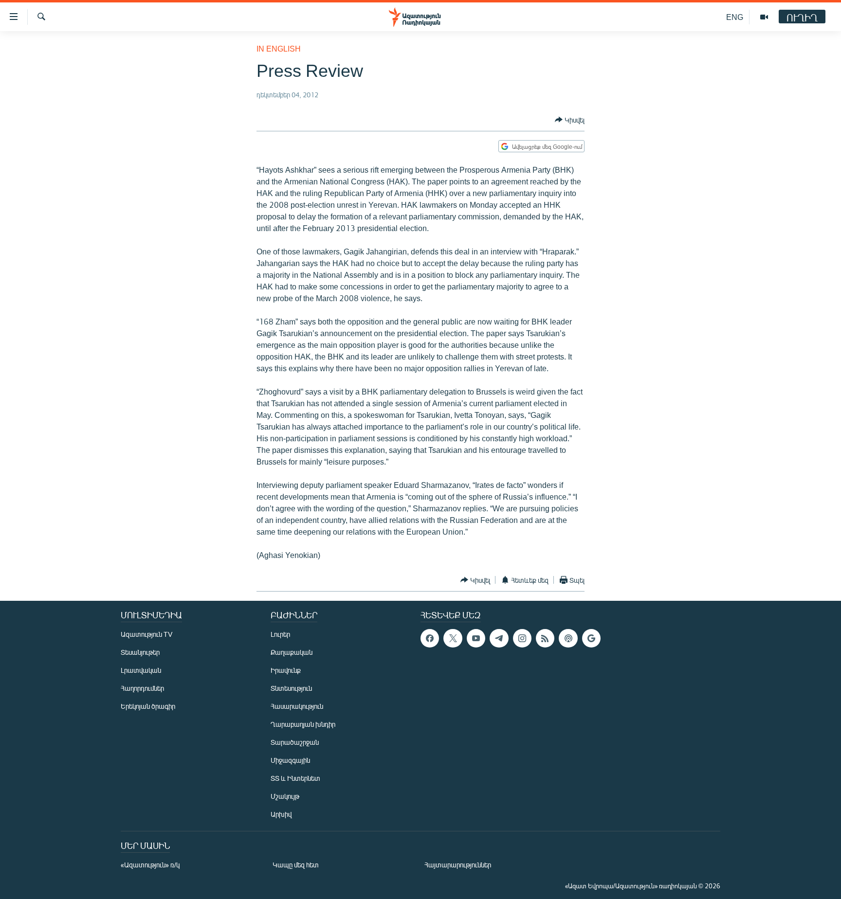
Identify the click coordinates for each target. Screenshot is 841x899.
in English (278, 48)
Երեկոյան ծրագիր (148, 706)
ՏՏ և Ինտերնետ (295, 778)
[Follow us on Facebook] (429, 638)
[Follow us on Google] (591, 638)
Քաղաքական (291, 652)
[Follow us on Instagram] (522, 638)
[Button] (570, 120)
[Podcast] (568, 638)
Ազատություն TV (146, 634)
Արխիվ (281, 814)
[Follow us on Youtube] (476, 638)
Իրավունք (286, 670)
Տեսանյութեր (140, 652)
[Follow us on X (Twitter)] (452, 638)
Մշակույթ (285, 796)
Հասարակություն (297, 706)
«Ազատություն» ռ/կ (150, 865)
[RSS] (545, 638)
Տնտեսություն (291, 688)
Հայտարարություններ (457, 865)
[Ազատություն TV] (764, 17)
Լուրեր (280, 634)
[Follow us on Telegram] (499, 638)
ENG (734, 16)
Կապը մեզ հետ (296, 865)
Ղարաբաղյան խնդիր (303, 724)
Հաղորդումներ (142, 688)
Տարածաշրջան (295, 742)
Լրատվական (141, 670)
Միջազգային (290, 760)
